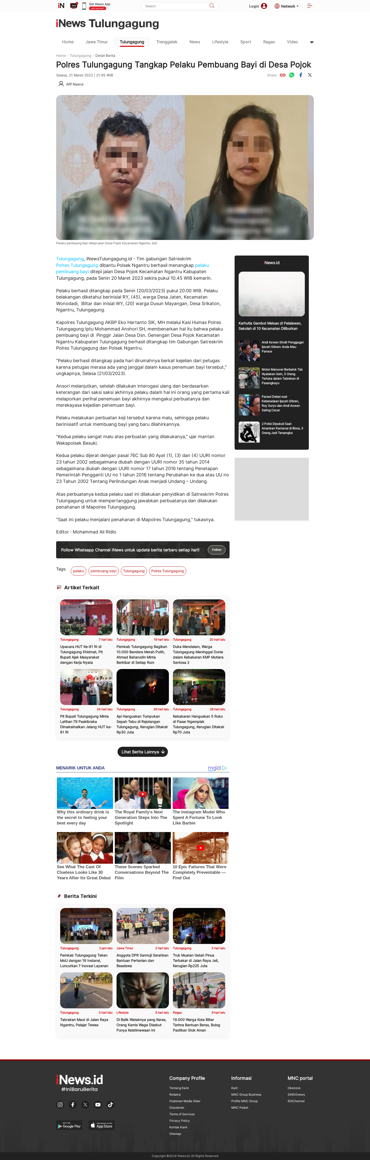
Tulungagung (132, 41)
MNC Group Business (246, 1094)
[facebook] (301, 75)
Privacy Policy (179, 1121)
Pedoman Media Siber (184, 1101)
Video (292, 41)
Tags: (61, 568)
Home (67, 41)
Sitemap (175, 1134)
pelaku (202, 265)
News (195, 41)
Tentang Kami (179, 1088)
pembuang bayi (72, 271)
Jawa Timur (97, 41)
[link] (283, 75)
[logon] (61, 6)
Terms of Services (182, 1114)
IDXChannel (296, 1101)
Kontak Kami (178, 1127)
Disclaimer (176, 1107)
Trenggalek (166, 41)
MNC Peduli (239, 1107)
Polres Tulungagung (77, 265)
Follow (216, 550)
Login (254, 6)
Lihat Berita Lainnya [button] (140, 751)
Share (272, 75)
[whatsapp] (292, 75)
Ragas (269, 41)
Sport (245, 41)
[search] (212, 6)
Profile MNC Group (244, 1101)
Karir (234, 1088)
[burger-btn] (310, 6)
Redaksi (175, 1094)
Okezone (294, 1088)
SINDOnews (296, 1094)
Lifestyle (220, 41)
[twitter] (310, 75)
